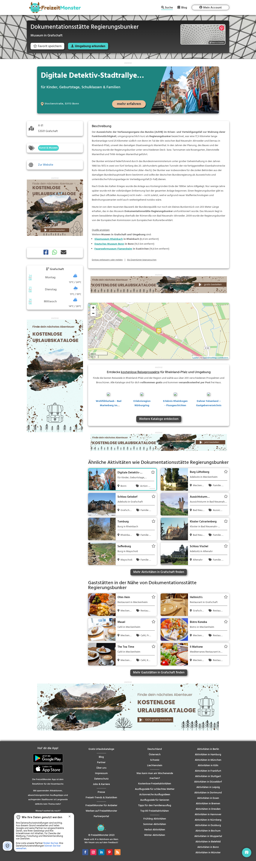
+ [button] (93, 307)
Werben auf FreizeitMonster (101, 811)
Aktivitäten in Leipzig (208, 787)
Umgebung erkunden (90, 46)
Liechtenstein (154, 765)
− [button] (93, 313)
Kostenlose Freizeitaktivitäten (154, 784)
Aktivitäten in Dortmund (208, 793)
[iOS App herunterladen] (48, 772)
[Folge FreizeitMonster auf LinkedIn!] (101, 852)
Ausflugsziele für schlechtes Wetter (154, 789)
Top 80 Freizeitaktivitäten (154, 811)
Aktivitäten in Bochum (208, 831)
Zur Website (45, 165)
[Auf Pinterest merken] (222, 28)
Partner (101, 762)
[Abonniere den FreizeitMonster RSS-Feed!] (118, 852)
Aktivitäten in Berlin (208, 749)
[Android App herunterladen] (48, 762)
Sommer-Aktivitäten (154, 824)
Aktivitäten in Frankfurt (208, 771)
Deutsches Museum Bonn (109, 244)
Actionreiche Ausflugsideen (154, 794)
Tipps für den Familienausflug (154, 805)
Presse (101, 792)
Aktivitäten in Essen (208, 798)
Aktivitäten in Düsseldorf (208, 782)
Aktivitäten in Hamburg (208, 754)
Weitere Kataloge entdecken (158, 419)
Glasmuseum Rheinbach (108, 239)
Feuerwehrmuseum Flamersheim (113, 249)
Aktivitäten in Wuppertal (208, 836)
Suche (169, 8)
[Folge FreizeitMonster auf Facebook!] (85, 852)
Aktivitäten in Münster (208, 852)
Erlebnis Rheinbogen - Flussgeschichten (175, 403)
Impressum (101, 773)
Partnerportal (101, 816)
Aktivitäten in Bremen (208, 803)
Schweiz (154, 760)
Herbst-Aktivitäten (154, 830)
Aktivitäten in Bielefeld (208, 842)
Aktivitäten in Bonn (208, 847)
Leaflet (195, 357)
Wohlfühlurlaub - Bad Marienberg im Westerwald (108, 405)
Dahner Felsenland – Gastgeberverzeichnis (208, 403)
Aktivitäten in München (208, 760)
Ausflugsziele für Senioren (154, 800)
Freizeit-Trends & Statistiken (101, 797)
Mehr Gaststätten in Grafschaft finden (158, 672)
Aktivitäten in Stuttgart (208, 776)
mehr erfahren (129, 104)
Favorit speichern (49, 46)
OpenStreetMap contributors (215, 357)
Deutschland (154, 749)
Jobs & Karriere (101, 784)
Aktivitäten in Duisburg (208, 825)
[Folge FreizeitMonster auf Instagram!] (93, 852)
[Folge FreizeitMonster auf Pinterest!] (109, 852)
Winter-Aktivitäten (154, 835)
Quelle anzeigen (101, 230)
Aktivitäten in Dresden (208, 809)
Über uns (101, 768)
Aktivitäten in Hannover (208, 814)
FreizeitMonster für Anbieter (101, 805)
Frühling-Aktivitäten (154, 819)
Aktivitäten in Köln (208, 765)
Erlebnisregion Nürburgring (141, 403)
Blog (184, 7)
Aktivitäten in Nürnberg (208, 820)
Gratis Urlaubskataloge (101, 749)
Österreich (155, 754)
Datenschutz (101, 779)
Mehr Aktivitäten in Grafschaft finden (158, 572)
